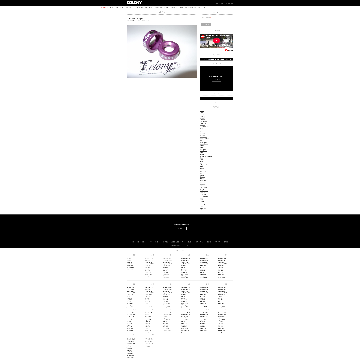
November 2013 (149, 314)
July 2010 (202, 321)
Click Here (216, 80)
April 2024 (165, 272)
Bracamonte (203, 123)
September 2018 (167, 293)
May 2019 (147, 300)
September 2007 (149, 343)
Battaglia (202, 116)
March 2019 (148, 303)
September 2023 (185, 264)
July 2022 (202, 267)
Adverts (202, 111)
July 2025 (147, 267)
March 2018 (166, 303)
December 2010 (204, 313)
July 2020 (129, 296)
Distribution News (204, 139)
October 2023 (184, 262)
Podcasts (202, 184)
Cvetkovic (202, 135)
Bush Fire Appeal (204, 126)
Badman (202, 114)
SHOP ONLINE (104, 7)
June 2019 (147, 298)
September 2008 (131, 343)
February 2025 (148, 274)
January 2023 (184, 278)
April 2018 (165, 301)
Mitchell (202, 175)
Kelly (201, 170)
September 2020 (131, 293)
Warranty (174, 7)
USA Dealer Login (227, 2)
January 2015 (221, 307)
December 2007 (149, 338)
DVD (201, 140)
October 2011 (184, 316)
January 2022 (203, 278)
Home (112, 7)
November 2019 (149, 289)
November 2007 (149, 340)
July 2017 (183, 296)
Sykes (201, 203)
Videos (201, 206)
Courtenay (202, 133)
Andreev (202, 113)
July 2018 (165, 296)
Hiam (201, 163)
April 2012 (165, 327)
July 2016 (202, 296)
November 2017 (185, 289)
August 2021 (221, 265)
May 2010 (202, 325)
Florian (201, 147)
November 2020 (131, 289)
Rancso (202, 189)
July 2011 (183, 321)
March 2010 (203, 328)
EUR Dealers (220, 4)
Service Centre (204, 196)
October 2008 (130, 341)
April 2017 (184, 301)
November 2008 (131, 340)
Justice (202, 168)
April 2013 (147, 327)
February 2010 (203, 330)
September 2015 (222, 293)
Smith (201, 198)
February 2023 (185, 276)
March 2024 (166, 274)
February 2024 (167, 276)
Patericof (202, 182)
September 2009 (222, 318)
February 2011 (185, 330)
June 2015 (220, 298)
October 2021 (221, 262)
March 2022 (203, 274)
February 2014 (130, 330)
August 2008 (130, 345)
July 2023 (183, 267)
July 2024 (165, 267)
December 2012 (167, 313)
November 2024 (167, 260)
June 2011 (184, 323)
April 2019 (147, 301)
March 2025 (148, 272)
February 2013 (148, 330)
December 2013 (149, 313)
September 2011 (185, 318)
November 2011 (185, 314)
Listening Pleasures (205, 172)
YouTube (181, 7)
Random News (204, 191)
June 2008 (129, 348)
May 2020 (129, 300)
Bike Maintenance (190, 7)
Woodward (202, 212)
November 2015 (222, 289)
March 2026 (130, 265)
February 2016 (203, 305)
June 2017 (184, 298)
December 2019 (149, 287)
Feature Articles (204, 144)
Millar (135, 20)
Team (117, 7)
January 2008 (130, 357)
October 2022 (203, 262)
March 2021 (221, 274)
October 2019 (148, 291)
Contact (166, 7)
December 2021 (222, 258)
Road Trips (203, 192)
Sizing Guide (139, 7)
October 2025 (148, 262)
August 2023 (184, 265)
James (201, 166)
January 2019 (148, 307)
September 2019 (149, 293)
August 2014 (130, 320)
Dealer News (203, 137)
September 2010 (204, 318)
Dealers (151, 7)
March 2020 (130, 303)
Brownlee (202, 125)
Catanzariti (203, 130)
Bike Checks (203, 121)
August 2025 (148, 265)
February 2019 (148, 305)
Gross (201, 159)
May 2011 (184, 325)
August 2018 (166, 294)
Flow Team (203, 149)
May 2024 (165, 271)
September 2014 (131, 318)
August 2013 (148, 320)
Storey (201, 199)
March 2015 (221, 303)
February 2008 (130, 355)
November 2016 (204, 289)
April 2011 (184, 327)
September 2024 (167, 264)
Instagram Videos (204, 165)
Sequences (203, 194)
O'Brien (202, 179)
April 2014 (129, 327)
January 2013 (148, 332)
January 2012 (166, 332)
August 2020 (130, 294)
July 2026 (129, 258)
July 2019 (147, 296)
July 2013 (147, 321)
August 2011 (184, 320)
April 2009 (220, 327)
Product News (203, 187)
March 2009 (221, 328)
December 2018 (167, 287)
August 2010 (203, 320)
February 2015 (221, 305)
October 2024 (166, 262)
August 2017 (184, 294)
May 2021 (220, 271)
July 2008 (129, 347)
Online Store (203, 180)
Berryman (202, 119)
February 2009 (221, 330)
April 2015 (220, 301)
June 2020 (129, 298)
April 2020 (129, 301)
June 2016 (202, 298)
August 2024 (166, 265)
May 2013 (147, 325)
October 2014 (130, 316)
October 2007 (148, 341)
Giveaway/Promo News (206, 156)
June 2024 (165, 269)
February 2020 (130, 305)
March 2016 (203, 303)
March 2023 (184, 274)
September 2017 (185, 293)
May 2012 (165, 325)
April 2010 (202, 327)
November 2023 (185, 260)
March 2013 (148, 328)
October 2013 (148, 316)
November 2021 (222, 260)
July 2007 (147, 347)
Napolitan (202, 177)
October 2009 (221, 316)
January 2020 (130, 307)
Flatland (202, 145)
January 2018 (166, 307)
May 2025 (147, 271)
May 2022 (202, 271)
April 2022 (202, 272)
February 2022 (203, 276)
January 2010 (203, 332)
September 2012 (167, 318)
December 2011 (185, 313)
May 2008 (129, 350)
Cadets (122, 7)
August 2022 (203, 265)
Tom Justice (203, 205)
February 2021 (221, 276)
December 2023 (185, 258)
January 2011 (184, 332)
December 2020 (131, 287)
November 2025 (149, 260)
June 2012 (165, 323)
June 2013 (147, 323)
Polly (201, 185)
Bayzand (202, 118)
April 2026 (129, 264)
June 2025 (147, 269)
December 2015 (222, 287)
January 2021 (221, 278)
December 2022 (204, 258)
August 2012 (166, 320)
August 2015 (221, 294)
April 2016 (202, 301)
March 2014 (130, 328)
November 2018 (167, 289)
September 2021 (222, 264)
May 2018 (165, 300)
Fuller (201, 153)
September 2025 (149, 264)
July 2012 (165, 321)
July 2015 (220, 296)
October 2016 (203, 291)
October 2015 (221, 291)
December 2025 (149, 258)
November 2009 (222, 314)
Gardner (202, 154)
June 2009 (220, 323)
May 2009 (220, 325)
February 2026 (130, 267)
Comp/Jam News (204, 132)
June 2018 (165, 298)
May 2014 (129, 325)
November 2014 (131, 314)
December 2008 (131, 338)
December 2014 (131, 313)
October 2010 (203, 316)
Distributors (159, 7)
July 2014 (129, 321)
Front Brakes (203, 151)
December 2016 (204, 287)
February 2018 (167, 305)
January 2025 (148, 276)
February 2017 (185, 305)
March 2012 (166, 328)
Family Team (203, 142)
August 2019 (148, 294)
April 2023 (184, 272)
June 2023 (184, 269)
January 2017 (184, 307)
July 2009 (220, 321)
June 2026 (129, 260)
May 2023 (184, 271)
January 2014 (130, 332)
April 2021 (220, 272)
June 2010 (202, 323)
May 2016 (202, 300)
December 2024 (167, 258)
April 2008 (129, 352)
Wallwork (202, 210)
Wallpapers (203, 208)
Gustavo (202, 161)
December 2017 (185, 287)
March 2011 (184, 328)
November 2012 (167, 314)
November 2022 (204, 260)
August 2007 (148, 345)
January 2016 (203, 307)
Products (129, 7)
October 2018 (166, 291)
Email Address (206, 18)
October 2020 (130, 291)
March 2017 (184, 303)
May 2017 (184, 300)
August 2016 (203, 294)
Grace (201, 158)
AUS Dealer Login (214, 2)
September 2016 (204, 293)
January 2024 (166, 278)
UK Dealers (229, 4)
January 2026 (130, 269)
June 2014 (129, 323)
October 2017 (184, 291)
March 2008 (130, 354)
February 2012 (167, 330)
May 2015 (220, 300)
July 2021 (220, 267)
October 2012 (166, 316)
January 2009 (221, 332)
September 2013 (149, 318)
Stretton (202, 201)
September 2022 (204, 264)
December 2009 (222, 313)
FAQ (146, 7)
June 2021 (220, 269)
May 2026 (129, 262)
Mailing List (201, 7)
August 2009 (221, 320)
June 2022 (202, 269)
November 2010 (204, 314)
